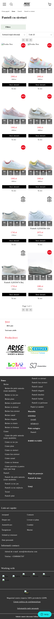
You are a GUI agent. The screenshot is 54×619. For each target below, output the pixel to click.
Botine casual (10, 415)
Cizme (6, 431)
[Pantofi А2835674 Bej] (14, 265)
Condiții (30, 525)
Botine (6, 384)
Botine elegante (11, 419)
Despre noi (6, 520)
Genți (30, 486)
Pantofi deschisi (38, 395)
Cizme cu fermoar (12, 462)
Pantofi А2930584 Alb (40, 228)
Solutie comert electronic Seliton (27, 616)
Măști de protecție (35, 474)
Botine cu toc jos (11, 395)
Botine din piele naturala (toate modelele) (14, 389)
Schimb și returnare (9, 535)
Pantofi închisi (37, 399)
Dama (3, 380)
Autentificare (7, 525)
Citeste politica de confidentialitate (27, 602)
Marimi (30, 530)
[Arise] (16, 350)
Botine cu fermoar (12, 427)
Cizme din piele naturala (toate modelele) (14, 437)
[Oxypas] (38, 350)
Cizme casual (10, 458)
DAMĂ (33, 420)
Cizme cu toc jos (11, 442)
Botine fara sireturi (12, 411)
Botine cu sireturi (11, 407)
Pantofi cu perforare (40, 403)
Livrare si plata (33, 520)
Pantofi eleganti (38, 391)
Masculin (31, 411)
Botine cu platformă (12, 403)
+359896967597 (18, 556)
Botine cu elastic (11, 423)
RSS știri (10, 326)
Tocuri (7, 492)
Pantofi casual (37, 387)
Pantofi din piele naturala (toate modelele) (14, 478)
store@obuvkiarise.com (28, 552)
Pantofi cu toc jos (12, 484)
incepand (5, 515)
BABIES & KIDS (35, 441)
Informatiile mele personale (28, 608)
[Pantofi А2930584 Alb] (40, 211)
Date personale (7, 540)
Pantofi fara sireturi (39, 383)
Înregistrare (6, 530)
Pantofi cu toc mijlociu (14, 488)
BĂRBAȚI (35, 424)
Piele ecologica (34, 428)
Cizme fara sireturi (12, 454)
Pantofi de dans (34, 478)
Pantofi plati (10, 496)
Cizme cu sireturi (11, 450)
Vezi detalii (14, 85)
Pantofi (6, 473)
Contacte (30, 515)
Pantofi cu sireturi (39, 378)
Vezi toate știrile (10, 330)
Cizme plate (9, 446)
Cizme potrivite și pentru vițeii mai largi (14, 468)
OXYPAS (32, 416)
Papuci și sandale (37, 407)
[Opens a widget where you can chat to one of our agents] (44, 614)
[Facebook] (5, 562)
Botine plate (9, 399)
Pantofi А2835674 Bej (13, 282)
